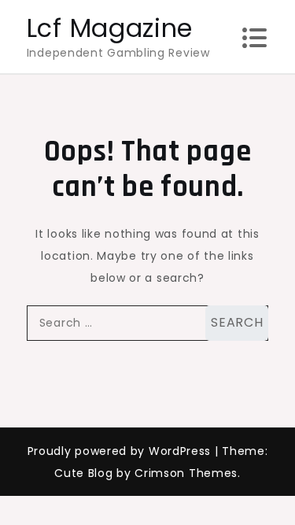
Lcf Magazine (110, 28)
